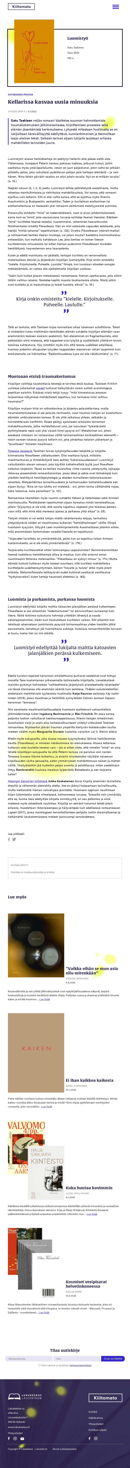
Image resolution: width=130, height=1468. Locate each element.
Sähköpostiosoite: (17, 1354)
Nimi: (59, 1354)
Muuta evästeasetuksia (65, 1448)
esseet (40, 388)
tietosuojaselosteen (81, 1365)
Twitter (14, 840)
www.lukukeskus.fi (19, 1427)
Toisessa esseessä (20, 451)
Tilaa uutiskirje (113, 1358)
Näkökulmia (96, 1418)
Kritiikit (93, 1412)
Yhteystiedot (15, 1433)
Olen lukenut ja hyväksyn (66, 1365)
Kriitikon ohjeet (98, 1430)
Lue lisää (44, 999)
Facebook (10, 840)
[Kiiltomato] (21, 9)
